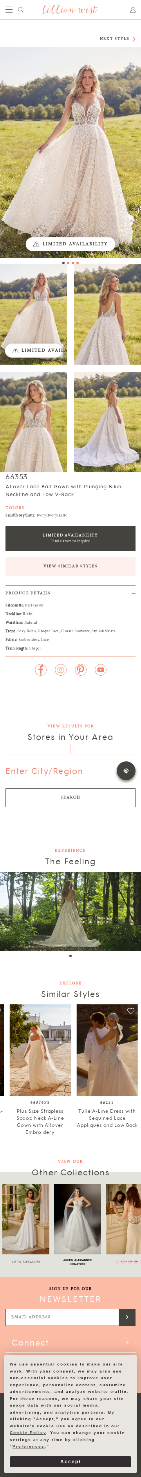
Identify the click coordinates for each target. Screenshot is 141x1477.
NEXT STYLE (115, 39)
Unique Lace (48, 631)
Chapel (35, 649)
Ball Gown (34, 606)
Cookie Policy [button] (28, 1432)
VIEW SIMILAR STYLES (70, 566)
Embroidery (28, 640)
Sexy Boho (27, 631)
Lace (45, 640)
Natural (31, 623)
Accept (70, 1461)
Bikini (28, 614)
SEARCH (71, 798)
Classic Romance (75, 631)
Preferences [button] (29, 1446)
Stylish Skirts (104, 631)
